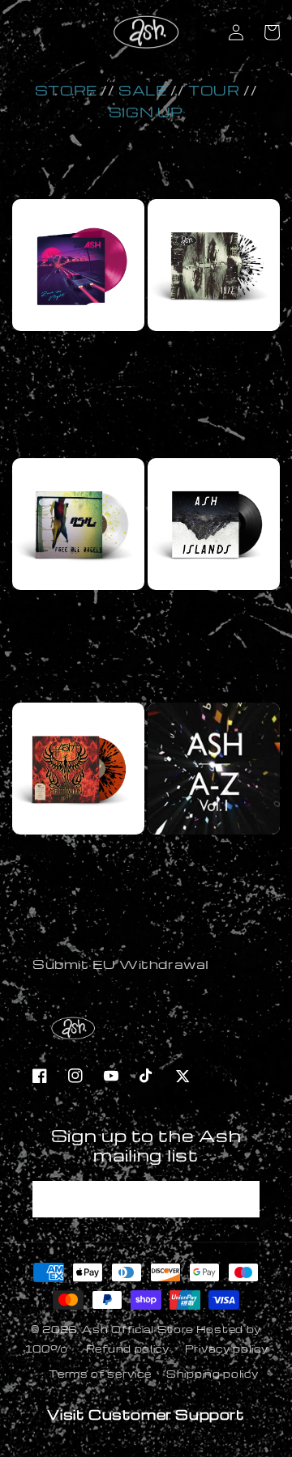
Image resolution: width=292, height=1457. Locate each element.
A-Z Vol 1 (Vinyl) (214, 852)
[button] (272, 32)
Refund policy (128, 1348)
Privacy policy (226, 1348)
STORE (66, 90)
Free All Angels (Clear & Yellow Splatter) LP (78, 622)
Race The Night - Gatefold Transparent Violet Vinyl (78, 371)
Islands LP (214, 608)
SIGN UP (146, 112)
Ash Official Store (137, 1329)
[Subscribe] (242, 1199)
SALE (142, 90)
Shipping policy (212, 1373)
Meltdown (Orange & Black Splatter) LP (78, 867)
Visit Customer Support (145, 1414)
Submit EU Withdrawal (120, 964)
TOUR (213, 90)
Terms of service (100, 1373)
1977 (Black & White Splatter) (214, 356)
